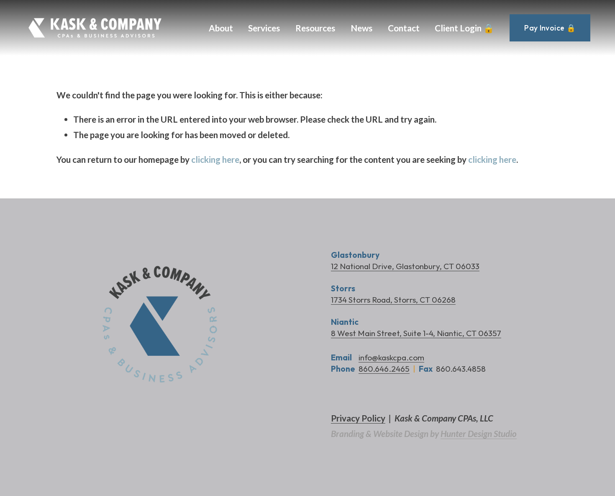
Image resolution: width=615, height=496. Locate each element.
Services (264, 28)
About (221, 28)
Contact (404, 28)
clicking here (215, 159)
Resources (315, 28)
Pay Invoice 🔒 (550, 28)
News (361, 28)
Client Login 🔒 (464, 28)
